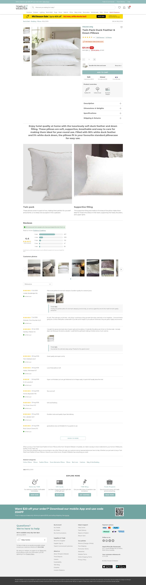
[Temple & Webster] (22, 7)
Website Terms (82, 554)
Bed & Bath (26, 21)
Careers (56, 559)
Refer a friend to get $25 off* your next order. (32, 2)
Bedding (33, 21)
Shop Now (34, 495)
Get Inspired (85, 495)
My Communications (60, 533)
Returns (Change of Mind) (85, 543)
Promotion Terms (83, 549)
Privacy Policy (30, 554)
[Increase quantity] (94, 59)
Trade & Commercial (108, 2)
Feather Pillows (43, 462)
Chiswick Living (87, 27)
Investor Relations (59, 570)
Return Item (82, 535)
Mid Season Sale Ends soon (94, 41)
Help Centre (81, 527)
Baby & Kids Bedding (93, 462)
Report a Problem (83, 533)
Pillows (39, 21)
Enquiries (56, 567)
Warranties (81, 551)
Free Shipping (82, 546)
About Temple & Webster (61, 554)
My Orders (57, 530)
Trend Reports (58, 556)
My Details (57, 527)
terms (67, 515)
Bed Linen (75, 462)
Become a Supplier (59, 540)
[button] (70, 278)
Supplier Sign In (58, 543)
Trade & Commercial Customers (63, 546)
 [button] (25, 269)
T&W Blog (57, 565)
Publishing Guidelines (39, 230)
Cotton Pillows (27, 462)
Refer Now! (46, 2)
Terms (41, 550)
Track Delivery (121, 2)
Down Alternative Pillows (57, 462)
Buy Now (59, 495)
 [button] (121, 269)
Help (128, 2)
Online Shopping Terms (85, 557)
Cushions (82, 462)
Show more (73, 438)
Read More (109, 495)
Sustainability (58, 562)
